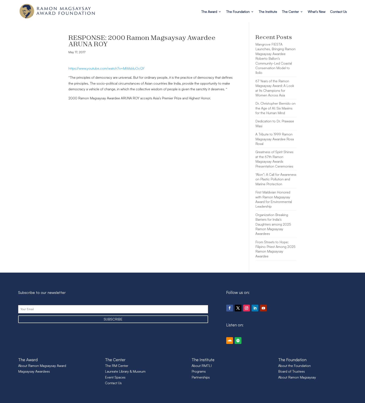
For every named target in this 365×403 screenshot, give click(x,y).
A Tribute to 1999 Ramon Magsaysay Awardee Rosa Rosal (274, 139)
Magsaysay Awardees (34, 371)
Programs (199, 371)
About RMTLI (202, 366)
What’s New (317, 11)
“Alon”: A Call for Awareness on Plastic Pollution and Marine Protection (275, 179)
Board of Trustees (291, 371)
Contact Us (338, 11)
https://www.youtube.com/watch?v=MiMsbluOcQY (106, 68)
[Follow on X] (238, 308)
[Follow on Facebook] (229, 308)
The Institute (268, 11)
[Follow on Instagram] (246, 308)
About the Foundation (294, 366)
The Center (290, 11)
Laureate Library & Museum (125, 371)
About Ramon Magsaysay (297, 377)
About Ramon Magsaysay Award (42, 366)
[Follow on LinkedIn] (255, 308)
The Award (209, 11)
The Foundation (238, 11)
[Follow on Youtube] (263, 308)
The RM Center (116, 366)
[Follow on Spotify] (238, 340)
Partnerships (201, 377)
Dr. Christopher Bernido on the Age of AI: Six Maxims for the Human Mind (275, 108)
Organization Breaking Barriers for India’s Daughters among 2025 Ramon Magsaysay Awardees (273, 224)
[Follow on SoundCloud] (229, 340)
